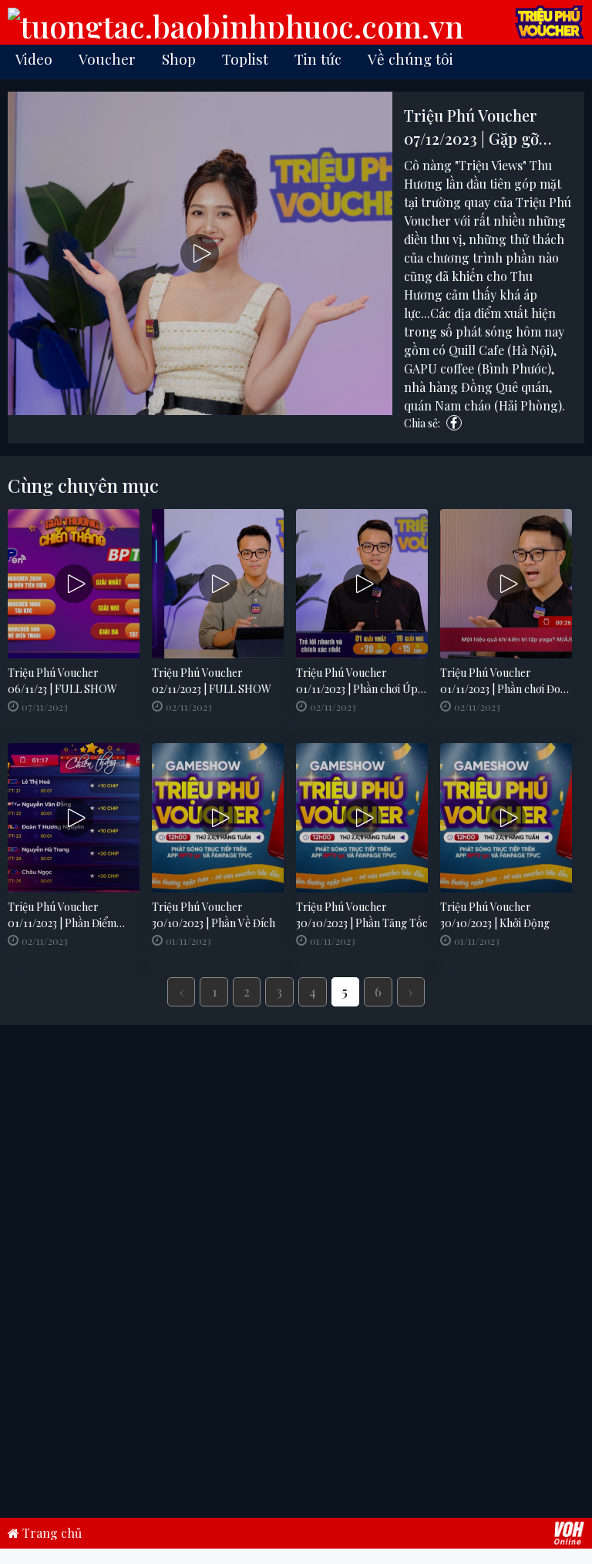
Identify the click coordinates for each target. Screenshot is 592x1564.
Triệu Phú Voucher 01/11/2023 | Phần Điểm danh (62, 915)
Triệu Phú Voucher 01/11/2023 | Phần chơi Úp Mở (357, 681)
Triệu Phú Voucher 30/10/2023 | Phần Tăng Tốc (362, 914)
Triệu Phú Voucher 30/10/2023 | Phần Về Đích (213, 914)
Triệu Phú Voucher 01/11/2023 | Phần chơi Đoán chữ (506, 681)
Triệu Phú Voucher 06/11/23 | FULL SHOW (62, 680)
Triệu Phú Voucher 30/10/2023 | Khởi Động (495, 914)
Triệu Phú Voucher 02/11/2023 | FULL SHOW (211, 680)
